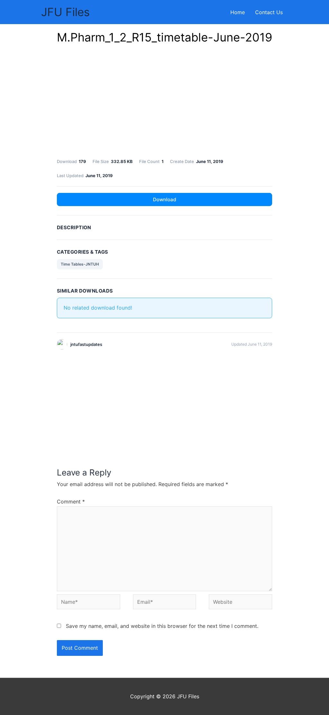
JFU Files (65, 12)
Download (164, 199)
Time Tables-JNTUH (80, 264)
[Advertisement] (164, 103)
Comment (71, 501)
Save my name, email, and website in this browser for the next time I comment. (162, 626)
